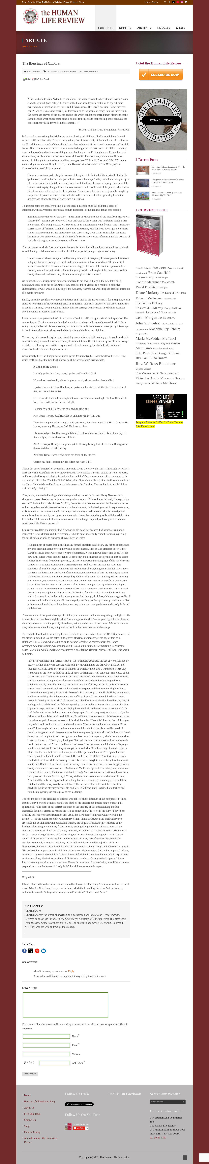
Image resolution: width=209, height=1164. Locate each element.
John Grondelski (148, 323)
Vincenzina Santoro (173, 378)
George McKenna (172, 308)
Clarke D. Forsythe (161, 278)
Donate (67, 2)
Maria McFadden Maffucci (156, 338)
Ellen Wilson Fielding (149, 303)
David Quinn (163, 288)
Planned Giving (77, 2)
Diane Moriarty (147, 293)
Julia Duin (165, 324)
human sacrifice (71, 71)
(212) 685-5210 (158, 1137)
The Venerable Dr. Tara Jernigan (157, 373)
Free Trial (41, 2)
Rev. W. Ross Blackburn (156, 363)
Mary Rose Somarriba (170, 343)
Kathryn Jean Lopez (176, 324)
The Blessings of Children (41, 63)
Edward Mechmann (149, 298)
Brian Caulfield (159, 273)
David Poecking (146, 287)
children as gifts (55, 71)
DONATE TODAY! (161, 120)
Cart (60, 2)
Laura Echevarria (142, 330)
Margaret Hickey (142, 334)
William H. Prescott (88, 71)
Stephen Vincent (143, 369)
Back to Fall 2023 (29, 46)
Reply (71, 971)
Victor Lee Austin (147, 378)
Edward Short (33, 71)
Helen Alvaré (140, 313)
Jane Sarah (172, 313)
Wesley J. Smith (143, 383)
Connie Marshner (148, 282)
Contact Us (52, 2)
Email (75, 1045)
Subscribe (32, 2)
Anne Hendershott (175, 268)
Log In (147, 2)
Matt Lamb (144, 348)
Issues (27, 1095)
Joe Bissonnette (167, 317)
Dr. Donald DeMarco (173, 292)
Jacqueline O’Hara (156, 312)
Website (76, 1054)
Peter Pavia (143, 353)
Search (155, 2)
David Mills (168, 282)
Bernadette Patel (141, 273)
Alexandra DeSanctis (143, 268)
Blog (24, 2)
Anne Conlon (159, 267)
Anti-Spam (77, 1062)
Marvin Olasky (141, 344)
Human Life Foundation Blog (39, 1101)
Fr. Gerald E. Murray (149, 308)
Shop (26, 1126)
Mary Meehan (153, 343)
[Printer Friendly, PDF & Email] (36, 79)
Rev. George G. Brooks (166, 353)
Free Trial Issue (32, 1113)
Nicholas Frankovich (163, 348)
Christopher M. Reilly (145, 277)
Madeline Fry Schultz (164, 329)
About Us (29, 1107)
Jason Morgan (146, 317)
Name (75, 1036)
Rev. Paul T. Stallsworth (151, 358)
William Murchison (164, 383)
